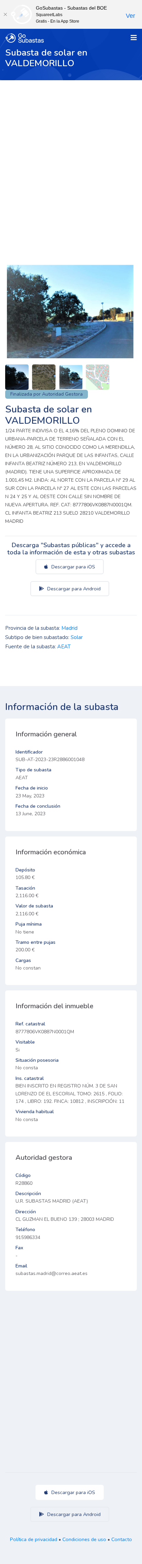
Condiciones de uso (84, 1539)
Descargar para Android (73, 588)
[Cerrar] (5, 14)
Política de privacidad (33, 1539)
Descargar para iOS (72, 566)
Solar (77, 637)
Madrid (69, 628)
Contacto (121, 1539)
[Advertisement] (71, 154)
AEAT (64, 646)
